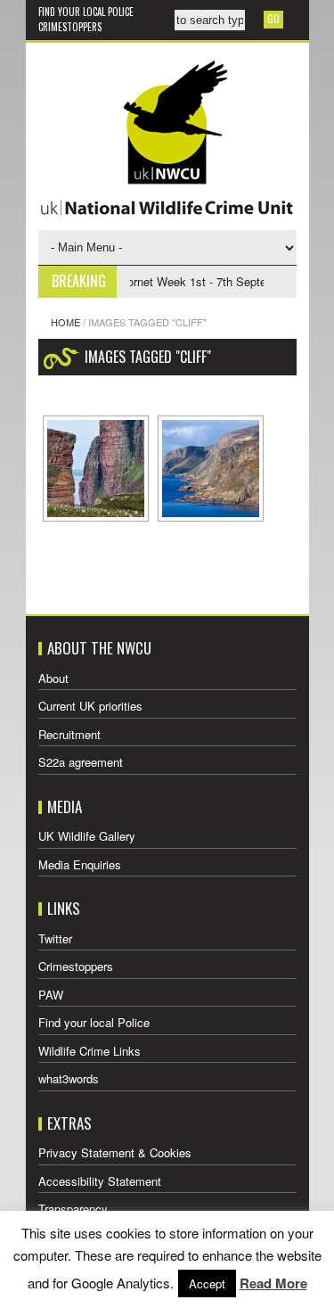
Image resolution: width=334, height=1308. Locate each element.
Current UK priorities (90, 705)
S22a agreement (80, 761)
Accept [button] (207, 1283)
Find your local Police (86, 11)
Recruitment (69, 734)
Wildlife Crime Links (89, 1050)
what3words (68, 1078)
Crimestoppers (70, 27)
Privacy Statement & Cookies (114, 1152)
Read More (273, 1283)
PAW (50, 994)
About (53, 678)
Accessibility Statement (99, 1180)
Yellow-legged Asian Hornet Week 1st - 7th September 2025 (154, 281)
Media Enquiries (79, 864)
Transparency (73, 1208)
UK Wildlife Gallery (86, 835)
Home (65, 322)
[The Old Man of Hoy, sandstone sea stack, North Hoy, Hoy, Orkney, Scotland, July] (95, 468)
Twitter (55, 938)
